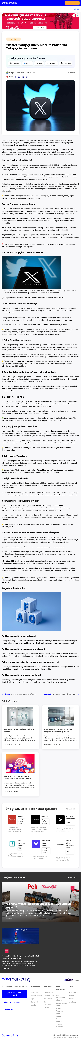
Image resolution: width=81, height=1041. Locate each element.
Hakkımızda (73, 992)
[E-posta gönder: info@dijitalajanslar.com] (12, 1035)
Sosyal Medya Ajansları (61, 1004)
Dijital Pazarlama (48, 1003)
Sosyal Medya (36, 996)
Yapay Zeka (48, 992)
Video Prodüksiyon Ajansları (61, 1018)
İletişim (71, 996)
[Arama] (74, 9)
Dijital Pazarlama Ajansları (60, 997)
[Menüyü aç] (78, 9)
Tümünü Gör (70, 809)
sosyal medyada (40, 165)
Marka (33, 1005)
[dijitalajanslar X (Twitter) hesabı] (3, 1035)
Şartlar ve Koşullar (59, 1038)
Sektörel (34, 1002)
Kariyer (71, 999)
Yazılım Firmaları (59, 1025)
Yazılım (46, 1007)
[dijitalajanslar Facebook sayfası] (17, 1035)
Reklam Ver (9, 1009)
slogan (20, 377)
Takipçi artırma (61, 540)
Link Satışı (72, 1002)
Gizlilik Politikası (73, 1038)
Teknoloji (34, 992)
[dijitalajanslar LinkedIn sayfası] (8, 1035)
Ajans (33, 999)
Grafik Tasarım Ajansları (59, 1011)
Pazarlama (48, 999)
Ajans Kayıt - (12, 1002)
